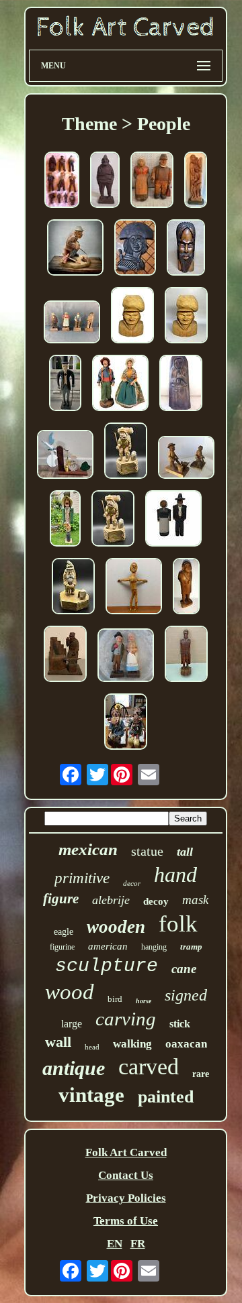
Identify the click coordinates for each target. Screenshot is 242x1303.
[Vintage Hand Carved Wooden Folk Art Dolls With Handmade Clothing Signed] (125, 723)
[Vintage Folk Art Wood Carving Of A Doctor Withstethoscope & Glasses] (186, 588)
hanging (154, 947)
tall (185, 851)
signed (186, 995)
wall (58, 1041)
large (71, 1023)
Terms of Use (125, 1220)
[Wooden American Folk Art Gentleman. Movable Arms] (65, 384)
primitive (82, 878)
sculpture (106, 966)
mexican (88, 849)
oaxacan (186, 1043)
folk (178, 924)
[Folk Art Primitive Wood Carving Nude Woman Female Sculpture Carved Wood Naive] (134, 588)
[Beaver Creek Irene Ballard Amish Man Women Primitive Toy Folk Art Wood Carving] (173, 520)
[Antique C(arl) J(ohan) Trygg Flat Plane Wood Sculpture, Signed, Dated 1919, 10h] (105, 181)
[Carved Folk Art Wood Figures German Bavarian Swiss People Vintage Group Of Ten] (61, 181)
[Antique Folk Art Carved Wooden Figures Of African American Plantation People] (186, 459)
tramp (191, 947)
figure (61, 899)
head (92, 1047)
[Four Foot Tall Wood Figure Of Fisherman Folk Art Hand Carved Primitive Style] (65, 520)
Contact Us (125, 1175)
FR (137, 1243)
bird (115, 999)
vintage (91, 1095)
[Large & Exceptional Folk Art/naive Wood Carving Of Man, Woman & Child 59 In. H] (195, 181)
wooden (116, 927)
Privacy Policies (126, 1198)
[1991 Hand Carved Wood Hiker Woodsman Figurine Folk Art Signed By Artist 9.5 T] (125, 452)
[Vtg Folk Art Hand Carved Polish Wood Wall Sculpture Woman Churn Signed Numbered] (180, 384)
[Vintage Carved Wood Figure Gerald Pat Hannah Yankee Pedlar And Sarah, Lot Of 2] (125, 656)
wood (69, 992)
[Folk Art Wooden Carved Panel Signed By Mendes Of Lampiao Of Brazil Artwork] (135, 249)
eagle (63, 932)
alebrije (111, 900)
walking (132, 1043)
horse (143, 1001)
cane (183, 969)
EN (114, 1243)
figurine (62, 947)
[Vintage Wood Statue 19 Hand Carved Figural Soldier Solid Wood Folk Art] (186, 655)
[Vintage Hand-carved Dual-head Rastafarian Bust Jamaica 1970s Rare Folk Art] (186, 249)
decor (131, 883)
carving (125, 1018)
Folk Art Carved (126, 1152)
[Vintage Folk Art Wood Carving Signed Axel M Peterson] (151, 181)
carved (148, 1066)
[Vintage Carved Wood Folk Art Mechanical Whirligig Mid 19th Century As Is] (65, 456)
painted (166, 1097)
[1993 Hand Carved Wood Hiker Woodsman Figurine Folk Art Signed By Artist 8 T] (73, 588)
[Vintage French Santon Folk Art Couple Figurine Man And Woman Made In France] (120, 384)
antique (73, 1068)
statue (147, 851)
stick (179, 1023)
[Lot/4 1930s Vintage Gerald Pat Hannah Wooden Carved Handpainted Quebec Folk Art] (72, 323)
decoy (156, 901)
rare (200, 1074)
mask (195, 900)
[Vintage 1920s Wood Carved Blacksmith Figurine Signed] (65, 655)
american (108, 946)
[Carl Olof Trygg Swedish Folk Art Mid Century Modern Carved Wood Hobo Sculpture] (75, 249)
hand (175, 874)
